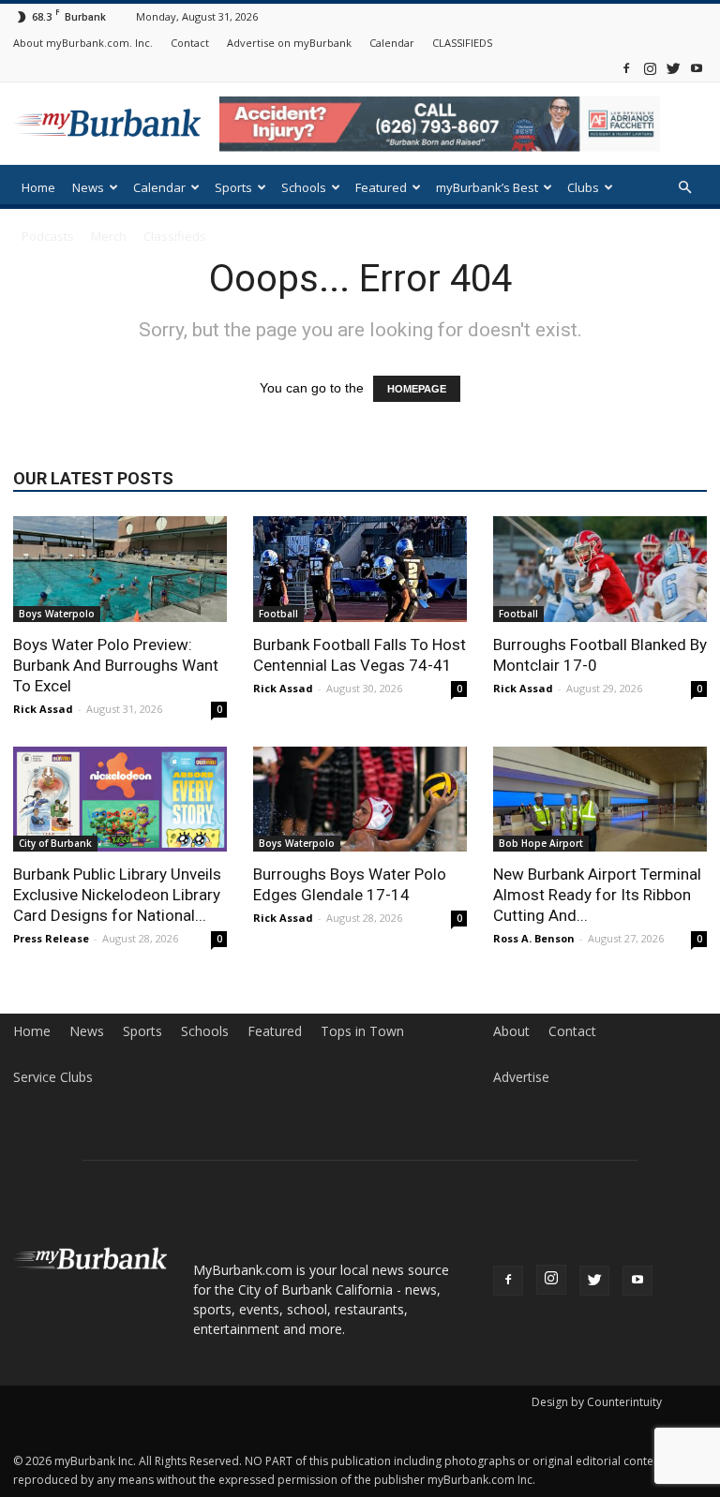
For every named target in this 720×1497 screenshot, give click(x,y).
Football (278, 613)
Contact (190, 43)
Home (38, 187)
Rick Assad (43, 709)
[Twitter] (673, 68)
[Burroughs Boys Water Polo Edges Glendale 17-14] (360, 799)
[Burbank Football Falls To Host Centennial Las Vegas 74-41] (360, 569)
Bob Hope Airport (541, 843)
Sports (233, 187)
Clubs (583, 187)
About (511, 1031)
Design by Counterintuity (597, 1402)
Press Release (51, 938)
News (88, 187)
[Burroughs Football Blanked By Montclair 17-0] (600, 569)
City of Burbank (55, 843)
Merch (109, 236)
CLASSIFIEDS (462, 43)
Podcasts (48, 236)
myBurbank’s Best (487, 187)
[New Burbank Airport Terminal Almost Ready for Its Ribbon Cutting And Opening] (600, 799)
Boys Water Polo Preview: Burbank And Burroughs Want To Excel (115, 665)
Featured (381, 187)
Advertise (521, 1077)
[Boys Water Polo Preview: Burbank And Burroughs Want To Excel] (120, 569)
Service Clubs (53, 1077)
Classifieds (174, 236)
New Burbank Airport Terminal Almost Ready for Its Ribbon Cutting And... (597, 895)
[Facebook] (626, 68)
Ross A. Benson (534, 938)
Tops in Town (362, 1031)
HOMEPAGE (416, 388)
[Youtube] (696, 68)
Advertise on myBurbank (289, 43)
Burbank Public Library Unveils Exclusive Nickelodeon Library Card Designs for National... (117, 895)
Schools (303, 187)
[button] (684, 188)
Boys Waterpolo (57, 613)
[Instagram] (649, 68)
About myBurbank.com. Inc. (83, 43)
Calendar (391, 43)
